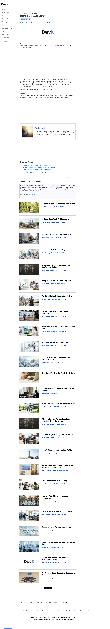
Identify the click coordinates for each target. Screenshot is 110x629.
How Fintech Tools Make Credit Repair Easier (58, 373)
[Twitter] (66, 602)
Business (5, 12)
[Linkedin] (63, 602)
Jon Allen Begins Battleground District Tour (58, 434)
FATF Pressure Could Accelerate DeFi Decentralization (56, 359)
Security (5, 31)
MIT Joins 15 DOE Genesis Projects (55, 250)
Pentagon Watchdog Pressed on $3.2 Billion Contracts (58, 389)
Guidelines (48, 602)
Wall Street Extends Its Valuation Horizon (57, 296)
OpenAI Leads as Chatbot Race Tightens (57, 527)
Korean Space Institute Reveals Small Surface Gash (58, 543)
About (23, 602)
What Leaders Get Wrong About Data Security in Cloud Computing (56, 420)
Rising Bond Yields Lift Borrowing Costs (57, 281)
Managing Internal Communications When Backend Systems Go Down (57, 466)
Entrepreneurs (7, 28)
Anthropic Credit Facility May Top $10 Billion (58, 404)
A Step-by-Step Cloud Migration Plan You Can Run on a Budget (57, 266)
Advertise (39, 602)
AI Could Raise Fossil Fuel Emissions (55, 219)
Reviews (5, 35)
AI (3, 16)
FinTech (5, 19)
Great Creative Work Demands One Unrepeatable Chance (55, 559)
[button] (48, 588)
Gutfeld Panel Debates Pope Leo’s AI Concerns (55, 312)
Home (22, 13)
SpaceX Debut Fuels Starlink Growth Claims (58, 450)
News (4, 9)
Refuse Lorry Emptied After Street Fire (56, 234)
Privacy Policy (58, 625)
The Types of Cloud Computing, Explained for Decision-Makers (59, 574)
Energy (4, 22)
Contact (30, 602)
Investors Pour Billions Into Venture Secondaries (55, 497)
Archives (5, 38)
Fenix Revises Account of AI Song (54, 481)
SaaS (4, 25)
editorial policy (31, 194)
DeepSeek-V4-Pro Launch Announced (56, 342)
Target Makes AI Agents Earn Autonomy (57, 511)
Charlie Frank (39, 128)
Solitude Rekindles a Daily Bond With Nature (58, 204)
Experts (56, 602)
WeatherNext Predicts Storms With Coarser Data (58, 328)
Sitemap (49, 625)
